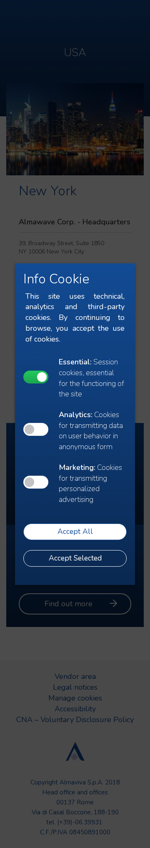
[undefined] (35, 377)
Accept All (75, 531)
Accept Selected (75, 558)
